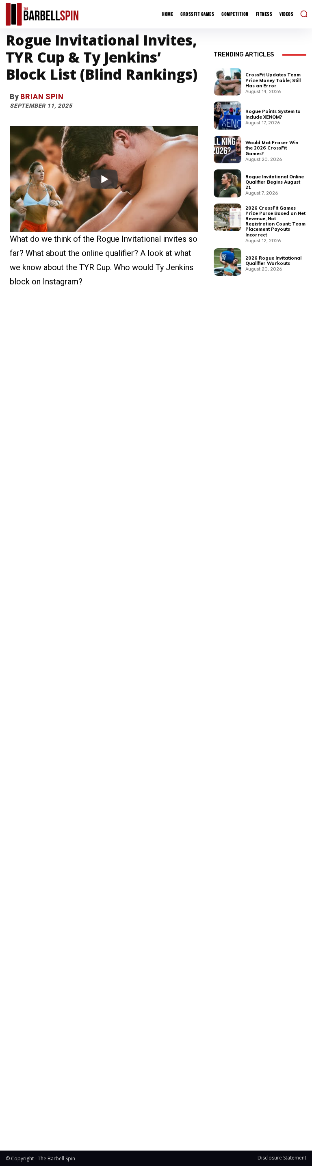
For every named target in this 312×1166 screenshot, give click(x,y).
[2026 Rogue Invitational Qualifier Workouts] (227, 262)
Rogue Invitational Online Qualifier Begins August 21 (274, 182)
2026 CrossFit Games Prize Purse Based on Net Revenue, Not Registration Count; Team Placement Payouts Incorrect (275, 221)
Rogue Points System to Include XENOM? (273, 113)
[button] (304, 14)
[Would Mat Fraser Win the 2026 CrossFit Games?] (227, 149)
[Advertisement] (104, 704)
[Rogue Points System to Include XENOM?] (227, 115)
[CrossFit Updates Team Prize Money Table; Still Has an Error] (227, 81)
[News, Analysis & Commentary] (42, 14)
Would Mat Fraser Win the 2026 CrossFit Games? (271, 148)
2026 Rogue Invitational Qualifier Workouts (273, 260)
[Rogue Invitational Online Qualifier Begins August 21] (227, 183)
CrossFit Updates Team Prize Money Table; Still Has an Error (273, 80)
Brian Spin (42, 96)
